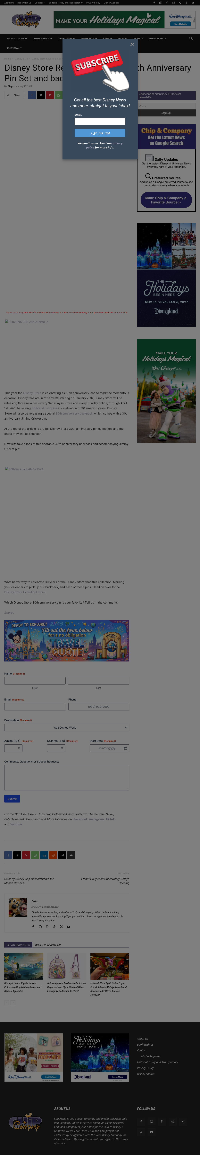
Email (78, 114)
